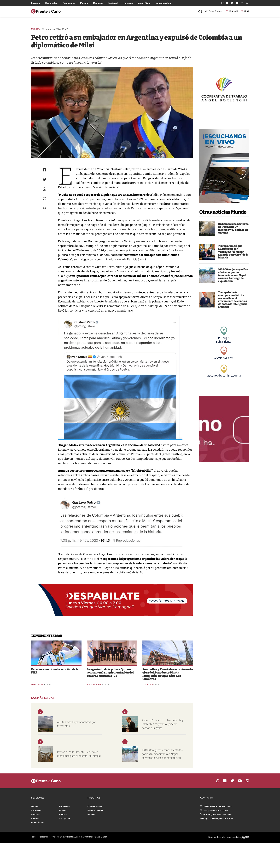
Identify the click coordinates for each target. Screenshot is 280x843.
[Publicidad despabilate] (112, 600)
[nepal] (207, 275)
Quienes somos (95, 806)
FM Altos (92, 814)
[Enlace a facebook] (227, 3)
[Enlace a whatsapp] (222, 3)
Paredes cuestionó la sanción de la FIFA (54, 671)
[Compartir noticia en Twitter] (45, 179)
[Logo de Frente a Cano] (46, 11)
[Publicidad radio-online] (224, 166)
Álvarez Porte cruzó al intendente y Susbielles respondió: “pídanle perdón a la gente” (162, 724)
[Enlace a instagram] (242, 3)
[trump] (207, 252)
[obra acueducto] (167, 652)
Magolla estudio (234, 837)
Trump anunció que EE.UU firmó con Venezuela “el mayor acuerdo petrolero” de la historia (233, 251)
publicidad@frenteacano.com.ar (217, 806)
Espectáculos (163, 3)
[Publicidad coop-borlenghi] (224, 89)
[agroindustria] (112, 652)
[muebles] (45, 754)
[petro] (112, 112)
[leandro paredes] (56, 652)
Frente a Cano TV (95, 810)
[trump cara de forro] (207, 299)
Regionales (51, 3)
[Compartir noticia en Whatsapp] (44, 189)
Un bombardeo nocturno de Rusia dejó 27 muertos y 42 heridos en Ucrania (233, 228)
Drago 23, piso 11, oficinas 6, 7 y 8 (217, 818)
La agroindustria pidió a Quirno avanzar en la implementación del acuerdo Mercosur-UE (110, 673)
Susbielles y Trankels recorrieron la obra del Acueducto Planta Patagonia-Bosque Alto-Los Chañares (167, 674)
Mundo (84, 3)
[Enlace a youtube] (237, 3)
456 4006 (227, 814)
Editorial (113, 3)
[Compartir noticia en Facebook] (44, 169)
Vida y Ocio (144, 3)
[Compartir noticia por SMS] (44, 198)
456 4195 (217, 814)
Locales (35, 3)
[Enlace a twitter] (232, 3)
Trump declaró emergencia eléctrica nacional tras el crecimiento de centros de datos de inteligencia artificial (232, 299)
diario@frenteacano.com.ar (215, 810)
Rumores (128, 3)
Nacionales (69, 3)
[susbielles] (130, 724)
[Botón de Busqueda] (247, 3)
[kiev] (207, 228)
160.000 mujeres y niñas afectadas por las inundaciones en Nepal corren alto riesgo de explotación (233, 275)
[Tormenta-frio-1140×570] (45, 724)
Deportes (98, 3)
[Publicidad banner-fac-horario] (224, 429)
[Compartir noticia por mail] (44, 208)
